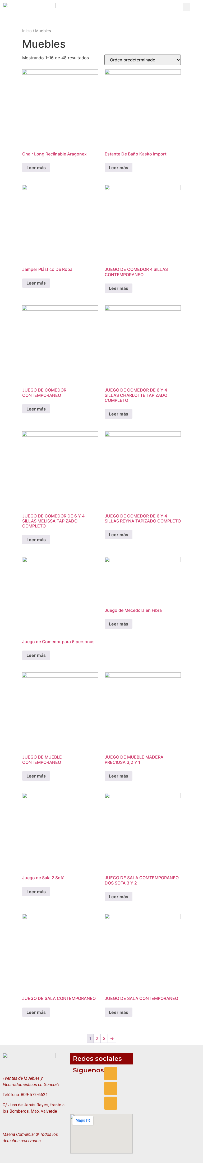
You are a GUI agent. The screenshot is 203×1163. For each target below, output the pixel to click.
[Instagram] (110, 1088)
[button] (186, 7)
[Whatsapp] (110, 1103)
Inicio (27, 30)
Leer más (36, 167)
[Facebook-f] (110, 1073)
